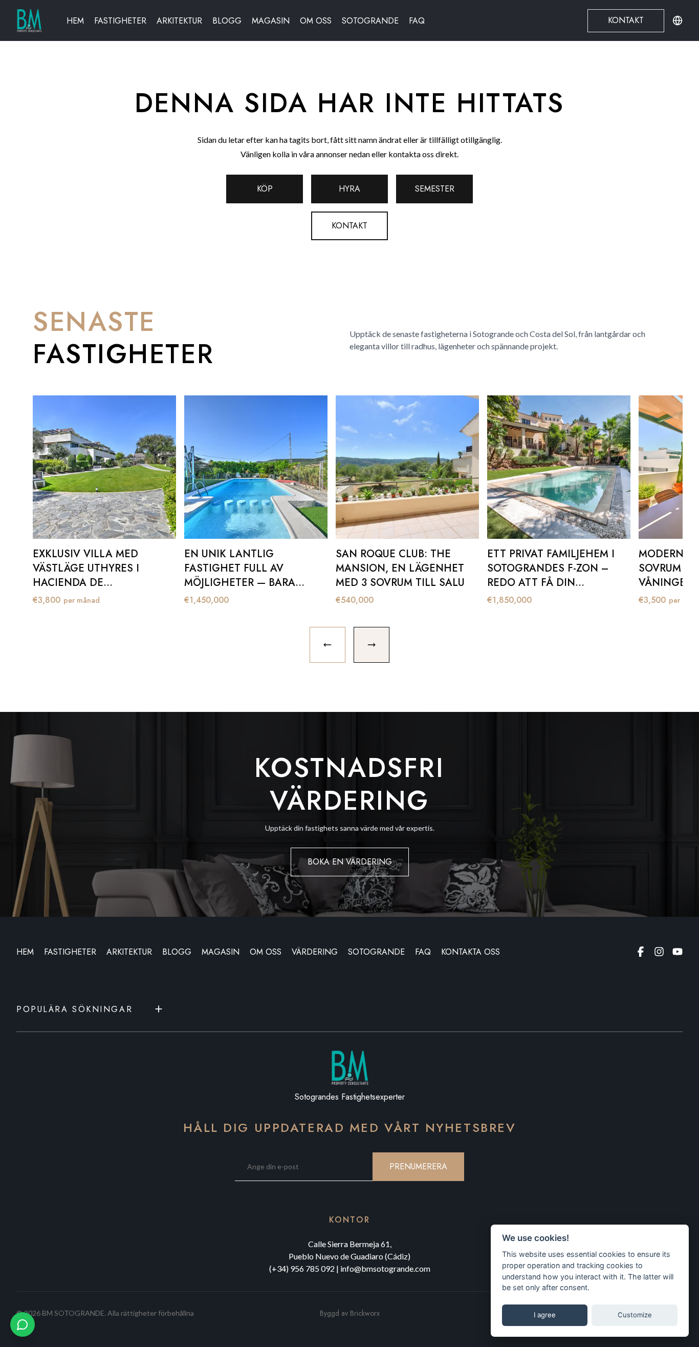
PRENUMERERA (418, 1166)
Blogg (227, 21)
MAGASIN (220, 952)
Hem (75, 21)
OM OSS (265, 952)
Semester (434, 189)
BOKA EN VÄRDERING (350, 862)
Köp (265, 189)
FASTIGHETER (70, 952)
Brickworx (365, 1313)
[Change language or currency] (677, 20)
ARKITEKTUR (129, 952)
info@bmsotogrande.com (385, 1268)
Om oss (316, 21)
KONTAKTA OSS (470, 952)
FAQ (417, 21)
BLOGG (176, 952)
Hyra (349, 189)
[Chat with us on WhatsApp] (22, 1324)
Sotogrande (370, 21)
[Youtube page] (677, 951)
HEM (25, 952)
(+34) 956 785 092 (302, 1268)
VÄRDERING (315, 952)
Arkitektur (179, 21)
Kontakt (626, 20)
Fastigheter (120, 21)
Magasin (271, 21)
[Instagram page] (659, 951)
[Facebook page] (641, 951)
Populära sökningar (74, 1009)
